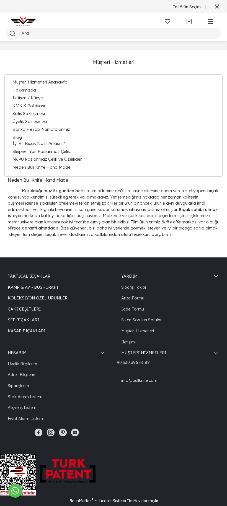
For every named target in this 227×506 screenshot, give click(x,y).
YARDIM (129, 276)
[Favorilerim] (167, 21)
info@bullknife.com (139, 380)
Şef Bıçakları (23, 319)
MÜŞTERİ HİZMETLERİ (144, 352)
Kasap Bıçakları (26, 330)
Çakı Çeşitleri (24, 309)
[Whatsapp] (15, 491)
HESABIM (17, 352)
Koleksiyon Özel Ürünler (38, 298)
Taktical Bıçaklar (29, 276)
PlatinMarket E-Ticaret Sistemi (97, 500)
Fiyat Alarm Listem (25, 418)
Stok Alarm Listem (25, 396)
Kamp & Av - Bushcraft (33, 287)
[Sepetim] (189, 21)
